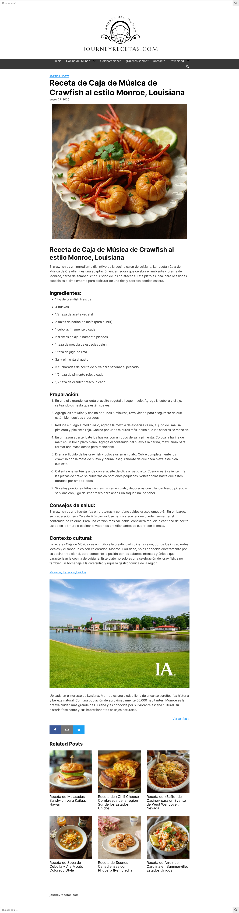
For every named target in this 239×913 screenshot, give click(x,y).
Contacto (159, 61)
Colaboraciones (110, 61)
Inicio (58, 61)
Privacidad (177, 61)
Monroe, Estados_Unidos (68, 572)
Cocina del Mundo (78, 61)
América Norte (59, 76)
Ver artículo (181, 719)
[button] (187, 66)
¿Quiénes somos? (137, 61)
